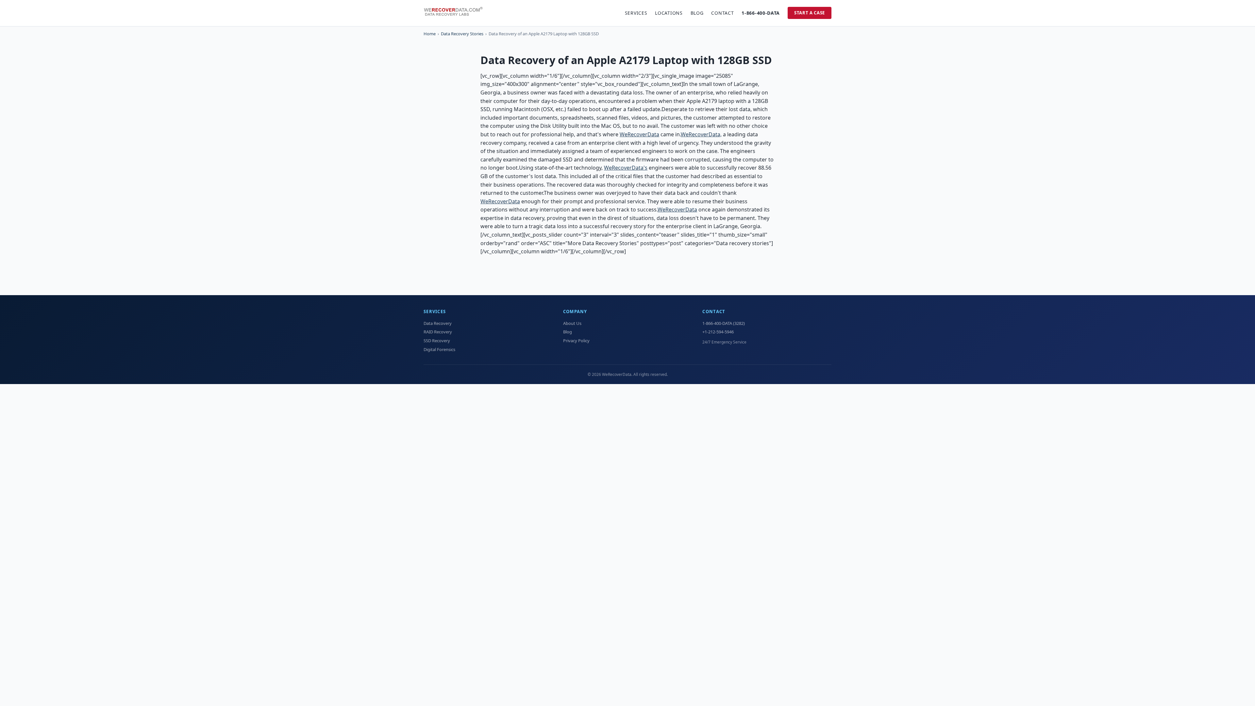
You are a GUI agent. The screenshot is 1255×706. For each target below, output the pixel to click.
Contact (722, 13)
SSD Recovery (437, 341)
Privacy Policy (576, 341)
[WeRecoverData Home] (456, 13)
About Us (572, 323)
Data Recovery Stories (462, 34)
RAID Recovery (438, 332)
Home (430, 34)
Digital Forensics (439, 349)
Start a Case (809, 13)
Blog (697, 13)
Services (636, 13)
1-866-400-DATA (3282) (723, 323)
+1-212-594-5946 (718, 332)
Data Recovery (438, 323)
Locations (668, 13)
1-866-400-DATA (761, 13)
